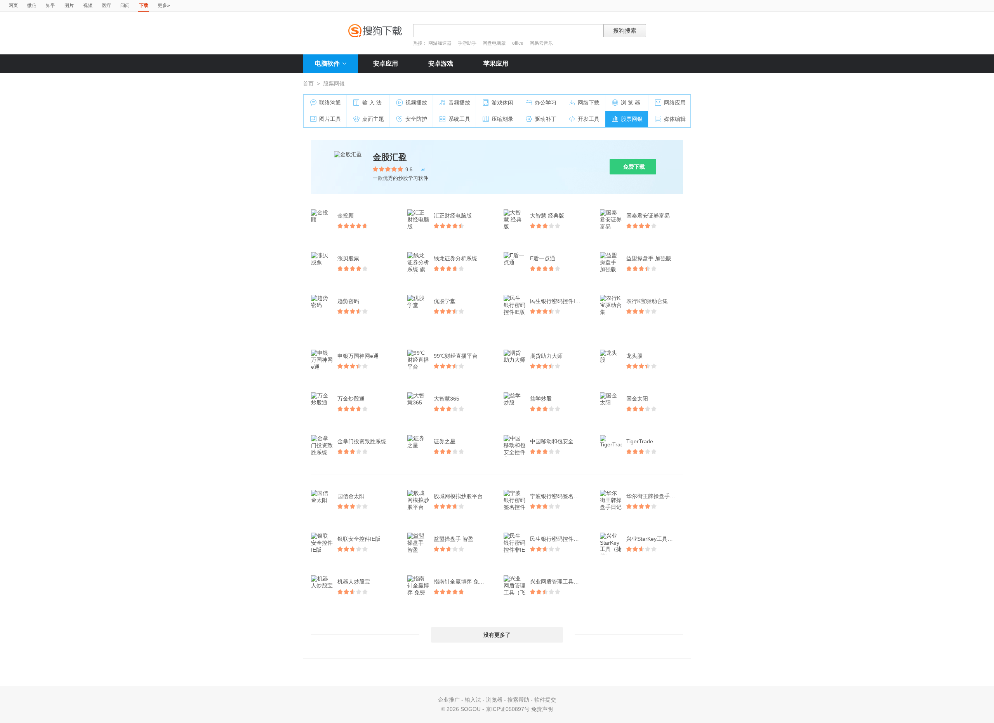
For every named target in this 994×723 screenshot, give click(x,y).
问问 (125, 5)
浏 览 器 (630, 102)
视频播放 (416, 102)
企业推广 (449, 700)
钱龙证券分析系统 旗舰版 (463, 258)
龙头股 (634, 356)
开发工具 (589, 119)
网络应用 (675, 102)
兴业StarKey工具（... (652, 539)
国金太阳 (637, 398)
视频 (87, 5)
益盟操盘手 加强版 (648, 258)
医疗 (106, 5)
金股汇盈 (390, 157)
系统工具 (459, 119)
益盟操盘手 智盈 (453, 539)
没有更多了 (497, 635)
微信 (31, 5)
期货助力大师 (546, 356)
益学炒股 (541, 398)
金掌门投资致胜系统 (361, 441)
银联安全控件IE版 (359, 539)
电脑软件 (327, 63)
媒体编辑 (675, 119)
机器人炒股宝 (353, 581)
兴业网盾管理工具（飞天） (559, 581)
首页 (308, 83)
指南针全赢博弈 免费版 (462, 581)
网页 (13, 5)
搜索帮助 (518, 700)
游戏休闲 (502, 102)
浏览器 (494, 700)
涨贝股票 (348, 258)
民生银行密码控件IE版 (557, 301)
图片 (69, 5)
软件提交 (545, 700)
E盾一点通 (542, 258)
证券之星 (444, 441)
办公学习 (545, 102)
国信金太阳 (351, 496)
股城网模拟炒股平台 (458, 496)
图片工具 (330, 119)
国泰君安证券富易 (648, 216)
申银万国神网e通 (358, 356)
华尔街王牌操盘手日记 (653, 496)
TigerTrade (639, 441)
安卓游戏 (440, 63)
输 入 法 (372, 102)
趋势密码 (348, 301)
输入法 (473, 700)
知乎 (50, 5)
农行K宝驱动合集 (647, 301)
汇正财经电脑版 (453, 216)
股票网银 (632, 119)
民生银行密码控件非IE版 (559, 539)
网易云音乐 (541, 43)
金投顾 (345, 216)
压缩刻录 (502, 119)
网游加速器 (440, 43)
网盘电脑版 (494, 43)
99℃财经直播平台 (456, 356)
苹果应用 (495, 63)
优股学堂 (444, 301)
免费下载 (634, 167)
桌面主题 (373, 119)
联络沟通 (330, 102)
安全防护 (416, 119)
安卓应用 (385, 63)
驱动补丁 (545, 119)
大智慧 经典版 (547, 216)
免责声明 (542, 709)
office (518, 43)
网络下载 (589, 102)
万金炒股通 (351, 398)
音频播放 (459, 102)
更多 (164, 5)
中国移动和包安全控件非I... (559, 441)
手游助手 (468, 43)
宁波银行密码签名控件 (557, 496)
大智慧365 (446, 398)
